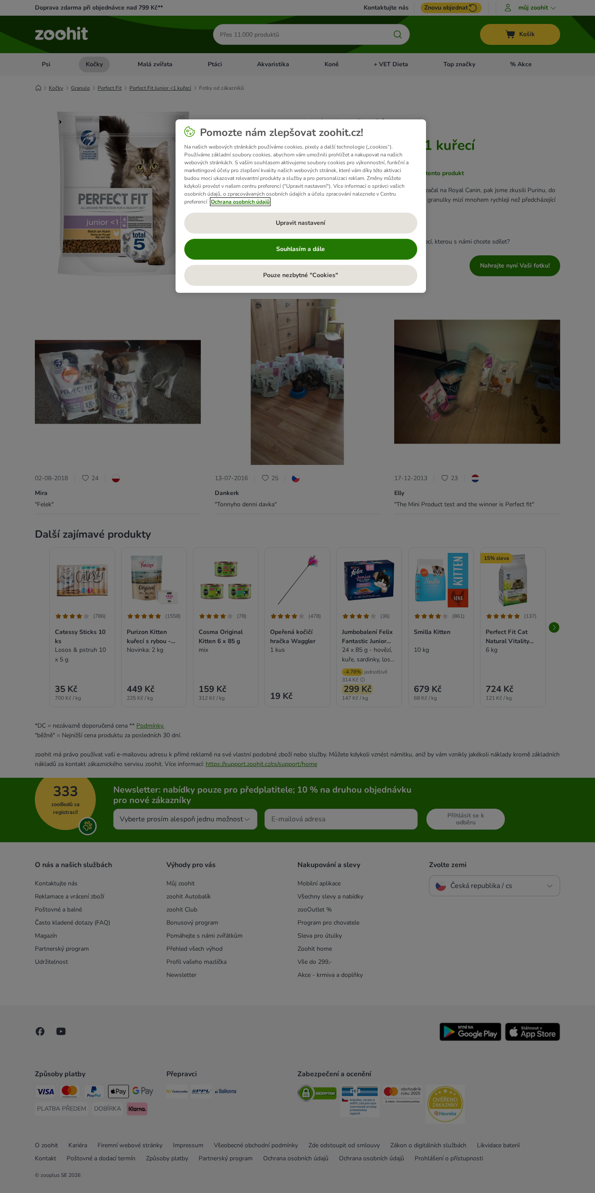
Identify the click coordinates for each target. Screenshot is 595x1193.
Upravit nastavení (300, 223)
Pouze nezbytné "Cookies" (300, 275)
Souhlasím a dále (300, 249)
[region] (301, 206)
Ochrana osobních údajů (240, 201)
